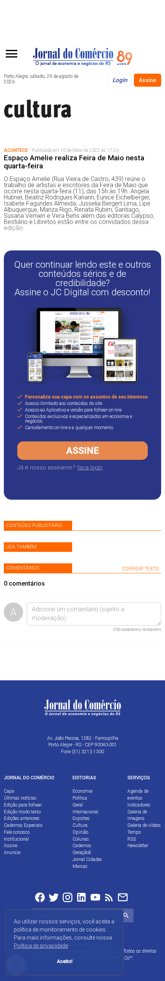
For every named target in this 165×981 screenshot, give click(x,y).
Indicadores (138, 805)
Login (119, 80)
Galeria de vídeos (144, 825)
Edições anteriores (22, 818)
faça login (89, 467)
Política (80, 798)
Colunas (81, 839)
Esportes (81, 818)
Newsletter (137, 845)
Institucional (16, 839)
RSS (131, 839)
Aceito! (65, 961)
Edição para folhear (23, 805)
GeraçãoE (82, 852)
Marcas (80, 866)
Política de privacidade (41, 946)
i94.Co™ (124, 958)
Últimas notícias (20, 798)
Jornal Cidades (87, 859)
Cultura (80, 825)
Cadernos (82, 845)
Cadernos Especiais (23, 825)
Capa (9, 791)
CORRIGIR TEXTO (140, 568)
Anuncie (12, 852)
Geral (78, 805)
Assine (147, 80)
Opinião (80, 832)
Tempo (134, 832)
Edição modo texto (22, 812)
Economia (82, 791)
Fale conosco (17, 832)
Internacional (85, 812)
